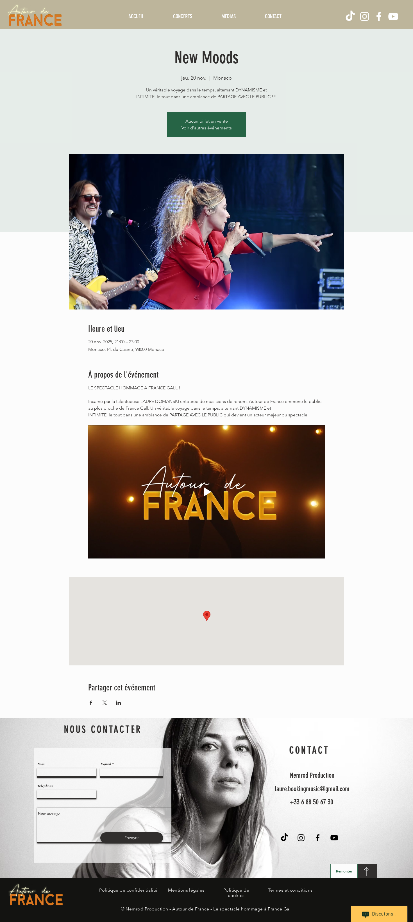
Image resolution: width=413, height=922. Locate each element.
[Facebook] (379, 16)
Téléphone (45, 786)
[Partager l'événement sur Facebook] (91, 703)
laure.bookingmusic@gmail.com (312, 789)
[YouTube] (393, 16)
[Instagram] (364, 16)
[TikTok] (350, 16)
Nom (41, 764)
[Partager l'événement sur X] (104, 703)
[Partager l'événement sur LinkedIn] (118, 703)
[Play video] (206, 491)
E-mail (106, 764)
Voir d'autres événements (206, 128)
